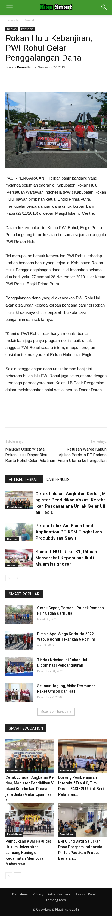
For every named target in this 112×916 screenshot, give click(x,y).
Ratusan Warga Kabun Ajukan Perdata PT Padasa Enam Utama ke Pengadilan (82, 455)
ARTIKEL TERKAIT (24, 479)
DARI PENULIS (58, 479)
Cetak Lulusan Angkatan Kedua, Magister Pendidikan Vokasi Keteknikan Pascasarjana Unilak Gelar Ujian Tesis (29, 788)
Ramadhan (25, 67)
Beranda (11, 20)
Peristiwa (27, 29)
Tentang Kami (56, 900)
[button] (104, 7)
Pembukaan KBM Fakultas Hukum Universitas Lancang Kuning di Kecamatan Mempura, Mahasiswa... (28, 852)
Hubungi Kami (85, 894)
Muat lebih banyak (54, 711)
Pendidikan (14, 507)
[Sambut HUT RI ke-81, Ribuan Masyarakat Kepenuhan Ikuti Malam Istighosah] (19, 558)
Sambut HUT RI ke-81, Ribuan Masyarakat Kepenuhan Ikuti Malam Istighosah (66, 558)
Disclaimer (20, 894)
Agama (12, 565)
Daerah (29, 20)
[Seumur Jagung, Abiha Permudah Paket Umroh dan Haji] (19, 692)
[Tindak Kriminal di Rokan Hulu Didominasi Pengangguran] (19, 666)
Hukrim (12, 539)
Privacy (38, 894)
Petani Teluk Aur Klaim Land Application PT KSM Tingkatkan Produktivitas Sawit (68, 532)
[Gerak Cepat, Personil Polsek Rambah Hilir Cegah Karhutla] (19, 614)
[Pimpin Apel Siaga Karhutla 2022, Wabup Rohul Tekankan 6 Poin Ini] (19, 640)
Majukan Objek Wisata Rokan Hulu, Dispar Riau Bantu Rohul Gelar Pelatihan (30, 455)
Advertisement (59, 894)
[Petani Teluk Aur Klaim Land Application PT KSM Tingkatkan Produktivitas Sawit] (19, 532)
